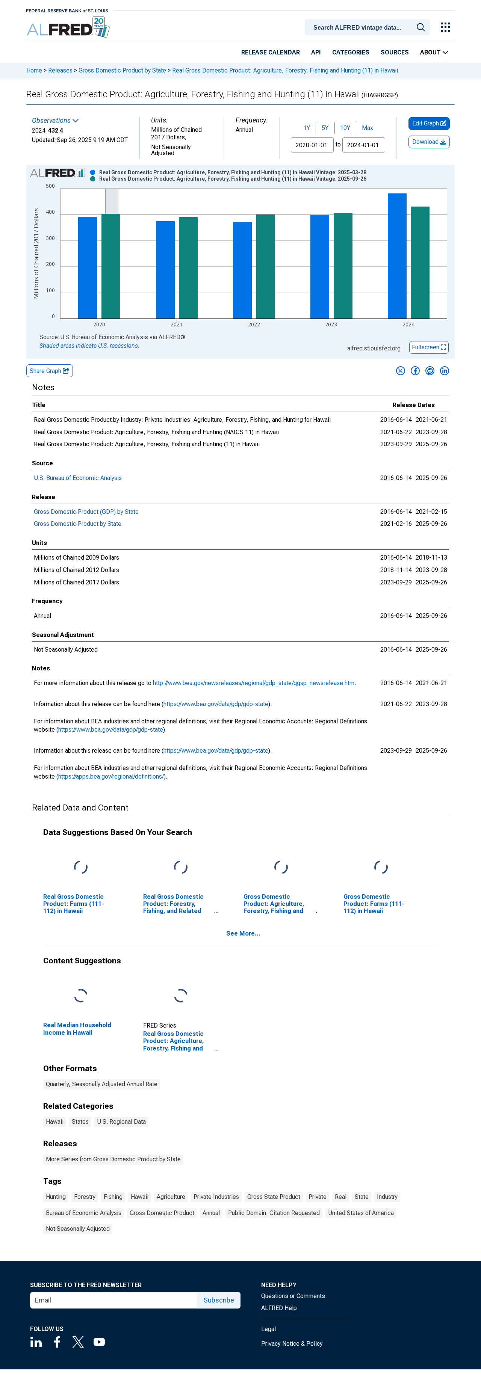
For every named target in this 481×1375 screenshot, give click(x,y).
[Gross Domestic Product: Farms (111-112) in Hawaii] (381, 867)
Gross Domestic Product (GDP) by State (86, 511)
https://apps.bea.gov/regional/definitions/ (111, 776)
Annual (211, 1213)
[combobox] (368, 26)
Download (426, 141)
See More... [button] (243, 933)
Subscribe (219, 1300)
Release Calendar (270, 52)
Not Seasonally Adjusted (78, 1228)
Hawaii (55, 1121)
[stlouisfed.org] (67, 10)
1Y (306, 127)
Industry (387, 1196)
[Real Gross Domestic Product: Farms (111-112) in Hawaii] (80, 867)
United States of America (361, 1213)
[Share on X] (400, 370)
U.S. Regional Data (121, 1121)
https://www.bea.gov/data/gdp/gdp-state (215, 704)
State (362, 1196)
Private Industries (216, 1196)
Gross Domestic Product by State (122, 70)
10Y (345, 127)
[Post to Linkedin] (444, 370)
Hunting (56, 1196)
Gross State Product (273, 1196)
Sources (395, 52)
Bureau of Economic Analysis (83, 1213)
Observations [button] (52, 120)
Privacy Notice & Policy (292, 1343)
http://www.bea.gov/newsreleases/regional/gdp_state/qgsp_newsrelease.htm (253, 683)
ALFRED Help (279, 1308)
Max (367, 127)
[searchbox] (368, 28)
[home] (69, 27)
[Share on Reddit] (429, 370)
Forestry (84, 1196)
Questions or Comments (293, 1296)
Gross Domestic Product (162, 1213)
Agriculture (171, 1196)
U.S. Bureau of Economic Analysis (78, 477)
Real (340, 1196)
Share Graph (46, 370)
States (80, 1121)
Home (34, 70)
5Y (325, 127)
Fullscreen (426, 347)
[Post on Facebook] (415, 370)
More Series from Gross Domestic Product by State (113, 1159)
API (316, 52)
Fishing (113, 1196)
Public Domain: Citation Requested (274, 1213)
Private (318, 1196)
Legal (268, 1329)
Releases (60, 70)
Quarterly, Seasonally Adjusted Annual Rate (101, 1084)
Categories (350, 52)
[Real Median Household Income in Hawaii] (80, 996)
